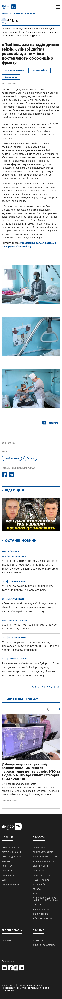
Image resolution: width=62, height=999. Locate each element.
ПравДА (37, 889)
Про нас (38, 930)
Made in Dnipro (41, 909)
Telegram (52, 422)
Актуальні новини (14, 70)
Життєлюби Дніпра (43, 861)
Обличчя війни (41, 866)
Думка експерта (11, 885)
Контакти (38, 940)
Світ (4, 880)
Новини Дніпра (19, 28)
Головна (6, 28)
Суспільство (11, 77)
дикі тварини (12, 458)
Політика (7, 866)
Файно (36, 894)
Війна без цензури (43, 919)
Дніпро (30, 458)
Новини (7, 837)
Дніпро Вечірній (42, 875)
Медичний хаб (41, 880)
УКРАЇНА (6, 861)
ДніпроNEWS (39, 847)
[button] (58, 709)
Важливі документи (44, 945)
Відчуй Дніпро (41, 914)
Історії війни (40, 885)
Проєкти (39, 837)
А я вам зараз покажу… (46, 857)
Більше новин (43, 687)
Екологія (7, 871)
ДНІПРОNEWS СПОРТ (43, 852)
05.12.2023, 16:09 (9, 84)
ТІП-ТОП (37, 905)
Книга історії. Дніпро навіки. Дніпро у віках (45, 899)
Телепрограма (12, 930)
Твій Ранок (39, 871)
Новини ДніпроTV (12, 857)
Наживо (6, 940)
